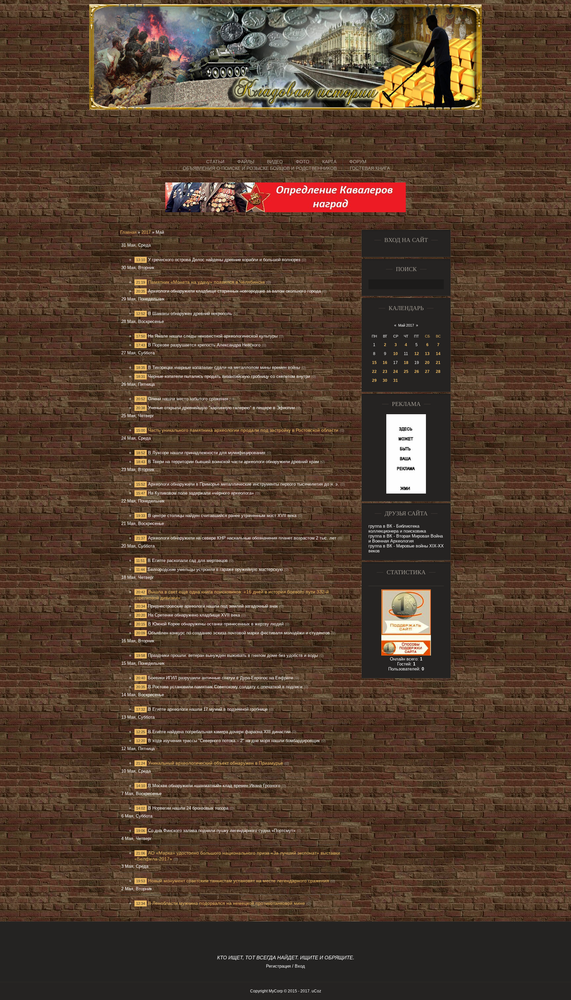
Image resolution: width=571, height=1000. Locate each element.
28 (438, 371)
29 (374, 380)
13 (427, 353)
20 (427, 362)
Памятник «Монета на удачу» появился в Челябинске (206, 282)
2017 (146, 232)
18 (406, 362)
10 (395, 353)
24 (395, 371)
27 (427, 371)
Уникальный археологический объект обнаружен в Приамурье (215, 763)
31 (395, 380)
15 (374, 362)
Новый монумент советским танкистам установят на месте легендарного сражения (238, 880)
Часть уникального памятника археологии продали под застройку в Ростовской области (243, 430)
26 (416, 371)
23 (385, 371)
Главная (128, 232)
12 (416, 353)
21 (438, 362)
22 (374, 371)
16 (385, 362)
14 (438, 353)
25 (406, 371)
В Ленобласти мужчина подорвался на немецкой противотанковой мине (226, 903)
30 (385, 380)
